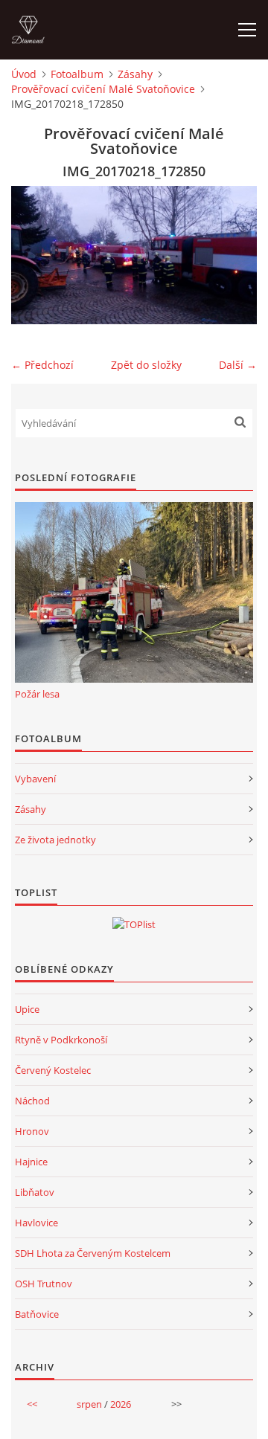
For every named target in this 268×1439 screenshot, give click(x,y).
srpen (89, 1404)
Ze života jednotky (55, 839)
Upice (27, 1009)
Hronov (32, 1131)
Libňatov (34, 1192)
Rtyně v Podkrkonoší (61, 1039)
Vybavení (35, 778)
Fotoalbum (77, 74)
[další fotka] (232, 255)
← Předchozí (42, 365)
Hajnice (31, 1161)
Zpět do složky (146, 365)
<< (32, 1404)
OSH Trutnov (43, 1283)
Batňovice (37, 1314)
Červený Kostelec (53, 1070)
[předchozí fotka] (35, 255)
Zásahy (135, 74)
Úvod (23, 74)
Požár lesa (37, 694)
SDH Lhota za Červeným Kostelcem (92, 1253)
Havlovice (36, 1222)
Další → (238, 365)
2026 (120, 1404)
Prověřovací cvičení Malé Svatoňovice (103, 89)
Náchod (32, 1100)
